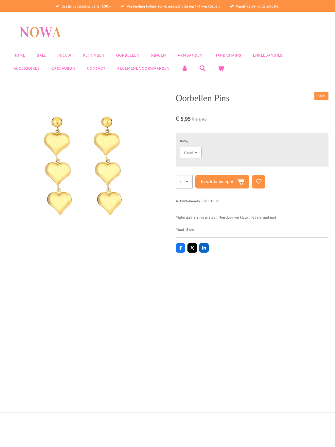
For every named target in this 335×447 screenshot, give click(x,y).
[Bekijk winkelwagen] (220, 68)
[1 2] (184, 181)
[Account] (184, 68)
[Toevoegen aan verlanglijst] (258, 181)
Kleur (184, 141)
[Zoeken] (202, 68)
